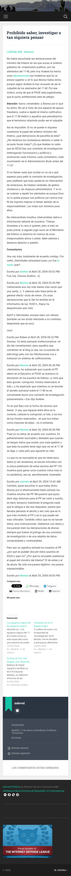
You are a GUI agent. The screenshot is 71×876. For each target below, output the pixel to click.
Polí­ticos (51, 730)
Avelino (24, 271)
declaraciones (21, 75)
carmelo (24, 481)
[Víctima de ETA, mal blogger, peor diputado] (20, 672)
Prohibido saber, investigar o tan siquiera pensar (34, 35)
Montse (24, 282)
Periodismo (40, 730)
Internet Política (11, 786)
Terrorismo (17, 733)
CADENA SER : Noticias (20, 52)
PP (13, 738)
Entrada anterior (20, 748)
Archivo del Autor (17, 711)
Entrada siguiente (21, 753)
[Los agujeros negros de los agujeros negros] (20, 637)
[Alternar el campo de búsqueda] (66, 16)
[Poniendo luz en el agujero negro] (47, 637)
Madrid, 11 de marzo (22, 730)
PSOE (18, 738)
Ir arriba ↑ (61, 870)
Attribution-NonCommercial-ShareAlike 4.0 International (33, 790)
